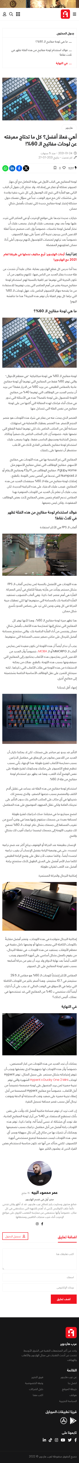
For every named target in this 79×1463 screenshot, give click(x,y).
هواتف (73, 1395)
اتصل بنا (72, 1383)
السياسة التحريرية (68, 1401)
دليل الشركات (36, 1389)
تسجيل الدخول (13, 1236)
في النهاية (62, 63)
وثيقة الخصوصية (34, 1383)
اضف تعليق (64, 1299)
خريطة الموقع (69, 1389)
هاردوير (69, 128)
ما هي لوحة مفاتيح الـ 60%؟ (51, 41)
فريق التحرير (37, 1377)
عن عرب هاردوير (69, 1377)
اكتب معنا (38, 1395)
